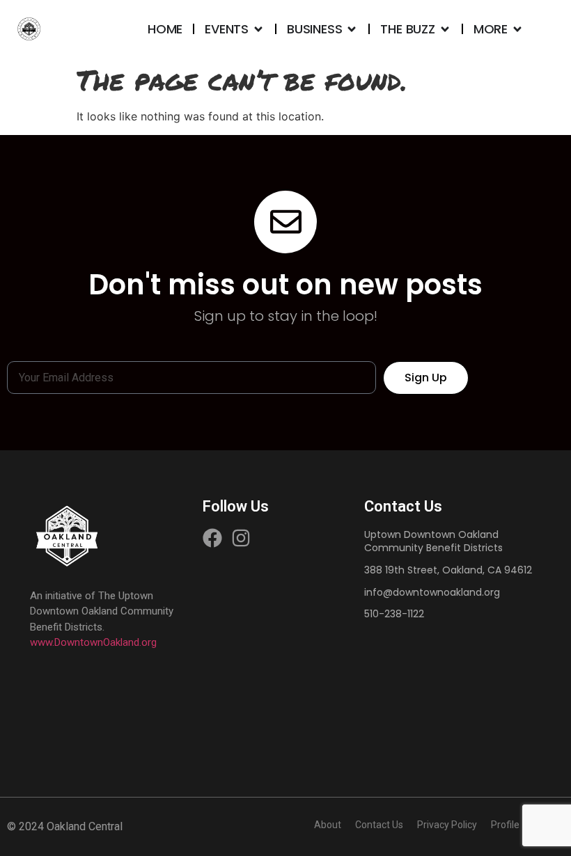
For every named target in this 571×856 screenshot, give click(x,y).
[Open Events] (258, 28)
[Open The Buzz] (445, 28)
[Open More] (517, 28)
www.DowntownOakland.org (93, 642)
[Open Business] (351, 28)
